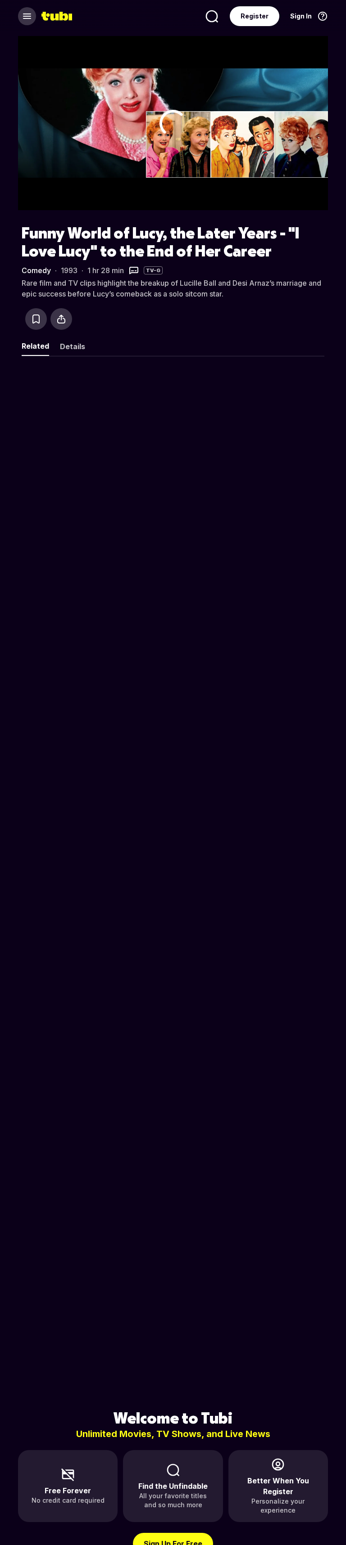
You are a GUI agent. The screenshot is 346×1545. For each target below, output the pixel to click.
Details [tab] (72, 346)
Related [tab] (35, 345)
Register (255, 16)
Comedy (36, 270)
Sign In (301, 16)
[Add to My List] (36, 319)
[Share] (61, 319)
